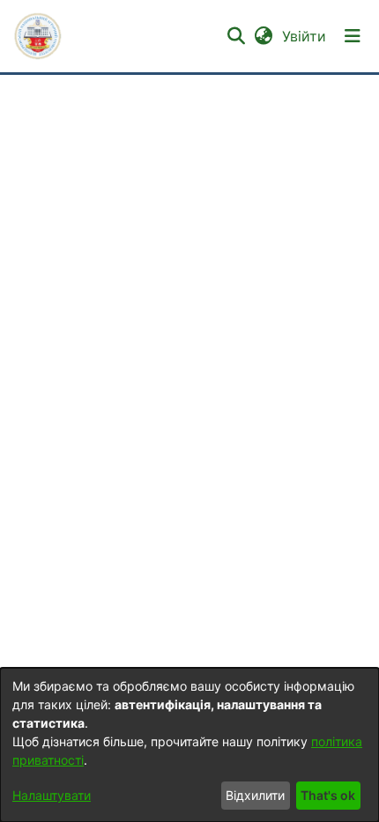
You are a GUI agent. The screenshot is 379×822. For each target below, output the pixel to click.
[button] (38, 36)
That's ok (328, 795)
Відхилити (255, 795)
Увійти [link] (305, 36)
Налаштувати (51, 795)
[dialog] (189, 745)
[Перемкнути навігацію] (352, 36)
